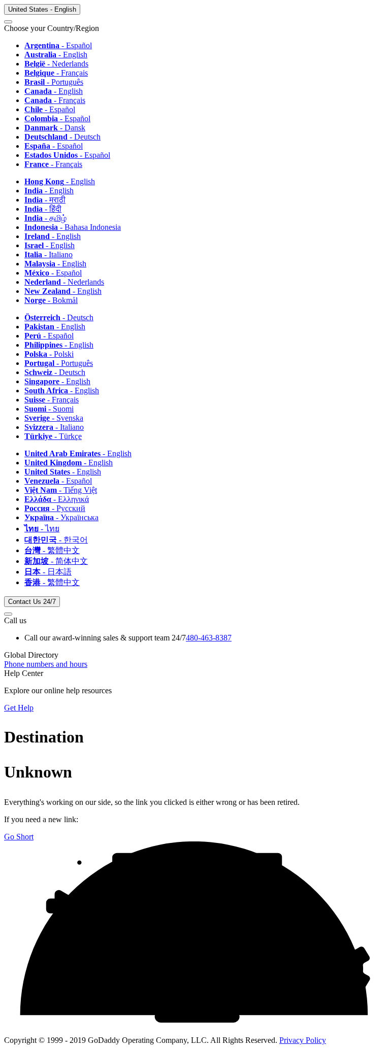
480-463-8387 (209, 637)
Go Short (19, 836)
